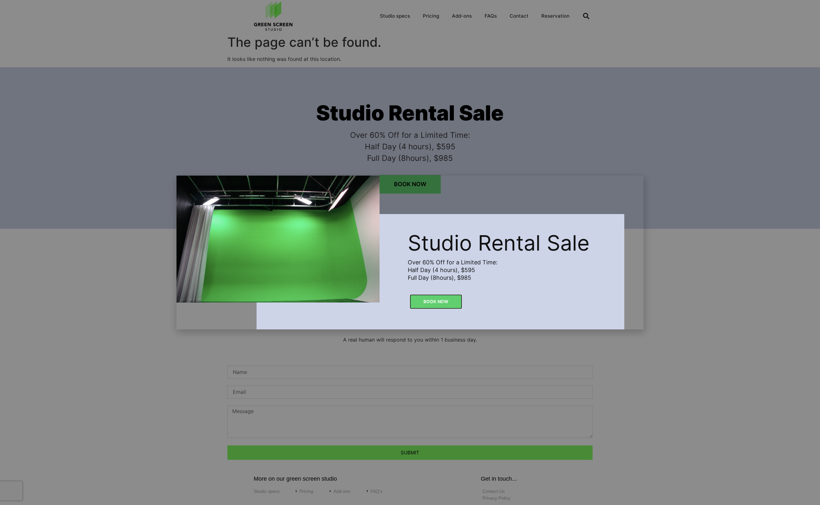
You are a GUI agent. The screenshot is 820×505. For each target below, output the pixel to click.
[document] (410, 252)
